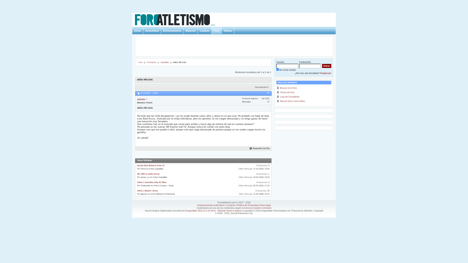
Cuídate (204, 30)
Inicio (137, 30)
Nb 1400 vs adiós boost (148, 174)
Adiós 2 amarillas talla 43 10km (152, 182)
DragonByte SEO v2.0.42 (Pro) (200, 210)
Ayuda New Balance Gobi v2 (150, 165)
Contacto (230, 205)
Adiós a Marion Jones (147, 191)
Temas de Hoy (287, 92)
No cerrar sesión (287, 70)
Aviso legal (265, 205)
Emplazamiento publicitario (210, 205)
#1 (268, 93)
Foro (216, 30)
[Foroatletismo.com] (179, 20)
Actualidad (152, 30)
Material (190, 30)
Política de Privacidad (247, 205)
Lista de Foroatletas (290, 97)
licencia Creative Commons (258, 208)
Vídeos (228, 30)
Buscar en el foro (288, 88)
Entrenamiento (172, 30)
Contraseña (305, 62)
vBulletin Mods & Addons (230, 210)
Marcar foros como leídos (292, 101)
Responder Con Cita (261, 149)
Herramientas (261, 87)
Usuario (280, 62)
